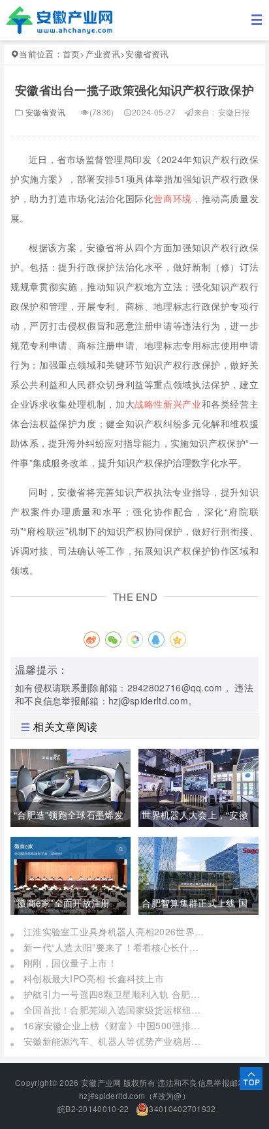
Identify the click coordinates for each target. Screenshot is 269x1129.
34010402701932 (182, 1108)
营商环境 (172, 198)
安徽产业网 (101, 1082)
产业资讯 (103, 54)
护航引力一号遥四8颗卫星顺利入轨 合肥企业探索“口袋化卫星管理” (115, 994)
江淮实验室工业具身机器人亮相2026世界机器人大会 (115, 931)
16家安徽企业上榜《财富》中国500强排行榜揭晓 (115, 1025)
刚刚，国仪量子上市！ (70, 962)
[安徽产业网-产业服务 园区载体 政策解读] (59, 18)
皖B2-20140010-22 (92, 1108)
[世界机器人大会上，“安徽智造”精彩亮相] (198, 785)
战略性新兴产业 (167, 403)
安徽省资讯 (147, 54)
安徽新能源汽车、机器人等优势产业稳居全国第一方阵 (115, 1040)
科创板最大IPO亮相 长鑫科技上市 (94, 978)
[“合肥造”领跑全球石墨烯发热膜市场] (70, 785)
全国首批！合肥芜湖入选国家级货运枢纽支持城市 (115, 1009)
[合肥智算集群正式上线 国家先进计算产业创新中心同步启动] (198, 874)
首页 (71, 54)
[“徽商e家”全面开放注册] (70, 874)
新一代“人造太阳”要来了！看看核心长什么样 (115, 947)
